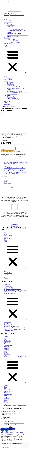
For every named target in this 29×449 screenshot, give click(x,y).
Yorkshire (6, 355)
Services (6, 23)
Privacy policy (20, 432)
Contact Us (7, 46)
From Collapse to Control (13, 42)
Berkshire (6, 346)
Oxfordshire (7, 354)
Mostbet (6, 180)
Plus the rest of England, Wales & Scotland (15, 356)
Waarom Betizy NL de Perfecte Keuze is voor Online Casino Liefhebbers (15, 173)
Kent (5, 339)
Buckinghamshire (8, 342)
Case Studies (7, 38)
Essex (5, 338)
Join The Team (7, 43)
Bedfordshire (7, 343)
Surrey (5, 352)
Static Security (10, 26)
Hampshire (6, 348)
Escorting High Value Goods (14, 33)
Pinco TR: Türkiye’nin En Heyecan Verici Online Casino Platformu (14, 168)
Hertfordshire (7, 341)
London (6, 336)
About (5, 19)
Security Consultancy (12, 36)
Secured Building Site (12, 40)
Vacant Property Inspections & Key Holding (15, 290)
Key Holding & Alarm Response (15, 29)
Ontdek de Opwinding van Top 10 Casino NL (15, 170)
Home (5, 232)
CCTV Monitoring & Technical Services (17, 35)
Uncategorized (7, 183)
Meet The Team (8, 22)
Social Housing (11, 39)
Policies (9, 20)
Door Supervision (11, 27)
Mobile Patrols (11, 25)
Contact (6, 241)
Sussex (5, 351)
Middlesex (6, 349)
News (5, 45)
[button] (14, 61)
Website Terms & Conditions (8, 432)
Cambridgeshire (8, 345)
